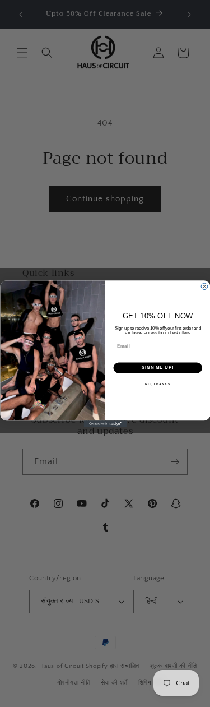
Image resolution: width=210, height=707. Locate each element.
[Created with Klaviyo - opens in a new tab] (105, 423)
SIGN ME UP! (157, 367)
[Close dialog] (204, 286)
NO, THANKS (157, 384)
